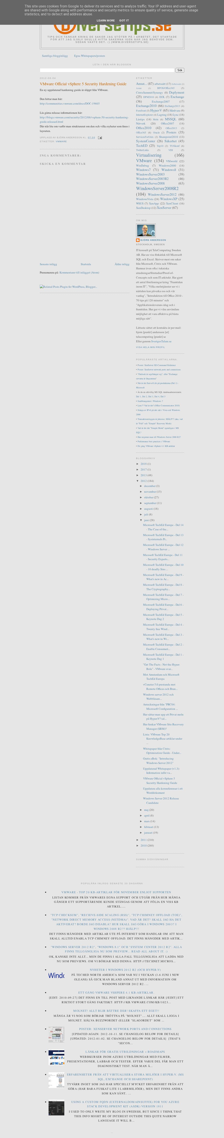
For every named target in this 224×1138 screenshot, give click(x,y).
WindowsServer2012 (162, 194)
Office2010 (143, 128)
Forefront (141, 110)
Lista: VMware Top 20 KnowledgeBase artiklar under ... (162, 738)
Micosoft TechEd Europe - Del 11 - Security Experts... (163, 557)
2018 (144, 464)
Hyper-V (156, 110)
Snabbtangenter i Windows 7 (150, 401)
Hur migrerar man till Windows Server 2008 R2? (159, 437)
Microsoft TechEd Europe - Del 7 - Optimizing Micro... (163, 597)
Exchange (177, 96)
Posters (171, 132)
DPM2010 (148, 97)
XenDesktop (143, 208)
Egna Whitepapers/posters (89, 56)
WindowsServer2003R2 (152, 178)
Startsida (86, 264)
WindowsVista (144, 199)
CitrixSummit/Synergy (149, 92)
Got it (124, 20)
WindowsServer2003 (150, 174)
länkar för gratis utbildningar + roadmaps (125, 1052)
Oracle (156, 132)
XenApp (154, 203)
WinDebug (142, 165)
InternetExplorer (144, 114)
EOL (162, 97)
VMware (61, 141)
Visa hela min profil (150, 347)
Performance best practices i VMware (154, 441)
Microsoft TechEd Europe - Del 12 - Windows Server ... (163, 547)
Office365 (141, 132)
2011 (144, 840)
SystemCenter (145, 141)
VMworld (171, 161)
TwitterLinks (142, 150)
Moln (155, 119)
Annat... (141, 83)
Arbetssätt (176, 83)
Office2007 (167, 123)
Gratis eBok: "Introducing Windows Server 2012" (158, 760)
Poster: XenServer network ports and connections (159, 369)
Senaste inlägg (48, 264)
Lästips (140, 119)
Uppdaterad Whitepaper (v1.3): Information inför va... (161, 771)
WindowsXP (168, 199)
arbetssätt (160, 84)
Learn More (106, 20)
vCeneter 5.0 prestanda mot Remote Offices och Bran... (160, 686)
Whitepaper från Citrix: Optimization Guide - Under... (162, 751)
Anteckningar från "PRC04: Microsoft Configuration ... (160, 706)
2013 (144, 475)
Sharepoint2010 (168, 137)
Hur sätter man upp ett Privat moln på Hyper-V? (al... (163, 716)
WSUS (140, 203)
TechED (141, 145)
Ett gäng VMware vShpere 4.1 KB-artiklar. (116, 992)
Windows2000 (167, 165)
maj (146, 810)
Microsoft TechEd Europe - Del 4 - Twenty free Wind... (163, 627)
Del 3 (150, 396)
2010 (144, 845)
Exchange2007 (161, 101)
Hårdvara (175, 110)
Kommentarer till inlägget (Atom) (79, 272)
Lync (176, 115)
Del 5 (163, 396)
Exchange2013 (172, 106)
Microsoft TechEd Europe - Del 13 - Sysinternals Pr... (163, 537)
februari (149, 827)
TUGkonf (175, 145)
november (150, 492)
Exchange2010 (146, 105)
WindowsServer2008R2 (157, 188)
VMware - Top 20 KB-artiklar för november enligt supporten (116, 892)
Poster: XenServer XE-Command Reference (157, 365)
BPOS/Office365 (166, 88)
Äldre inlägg (122, 264)
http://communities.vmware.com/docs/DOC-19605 (70, 103)
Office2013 (171, 128)
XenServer (164, 207)
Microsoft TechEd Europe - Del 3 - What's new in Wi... (163, 637)
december (150, 486)
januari (148, 832)
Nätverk (140, 123)
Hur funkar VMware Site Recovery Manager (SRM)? (163, 726)
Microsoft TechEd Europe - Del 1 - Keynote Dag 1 (163, 657)
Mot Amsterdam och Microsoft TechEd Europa (161, 677)
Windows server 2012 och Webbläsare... (158, 696)
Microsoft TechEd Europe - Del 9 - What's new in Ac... (163, 577)
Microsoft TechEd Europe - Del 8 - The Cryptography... (163, 587)
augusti (149, 509)
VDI (170, 150)
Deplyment (176, 92)
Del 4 (156, 396)
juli (146, 514)
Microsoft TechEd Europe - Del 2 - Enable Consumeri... (163, 647)
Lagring (162, 115)
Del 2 (144, 396)
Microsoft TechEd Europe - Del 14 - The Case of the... (163, 527)
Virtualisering (148, 155)
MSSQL (171, 119)
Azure (139, 88)
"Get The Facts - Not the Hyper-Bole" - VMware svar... (161, 666)
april (147, 815)
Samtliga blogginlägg (55, 56)
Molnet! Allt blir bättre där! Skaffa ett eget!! (116, 1011)
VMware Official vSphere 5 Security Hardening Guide (83, 83)
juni (147, 520)
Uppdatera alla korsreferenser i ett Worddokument (163, 790)
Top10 (160, 145)
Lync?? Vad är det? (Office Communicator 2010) (159, 405)
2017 (144, 469)
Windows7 (143, 169)
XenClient (172, 203)
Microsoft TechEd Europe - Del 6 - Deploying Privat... (163, 607)
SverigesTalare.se (161, 341)
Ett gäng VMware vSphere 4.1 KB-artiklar (156, 445)
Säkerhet (170, 141)
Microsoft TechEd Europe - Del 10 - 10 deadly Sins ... (163, 567)
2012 (144, 481)
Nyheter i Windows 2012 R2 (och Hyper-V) (125, 970)
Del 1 (138, 396)
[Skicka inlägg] (99, 137)
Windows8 (168, 169)
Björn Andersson (153, 240)
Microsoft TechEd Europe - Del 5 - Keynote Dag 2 (163, 617)
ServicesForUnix (145, 136)
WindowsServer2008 (150, 183)
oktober (149, 497)
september (150, 503)
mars (147, 821)
